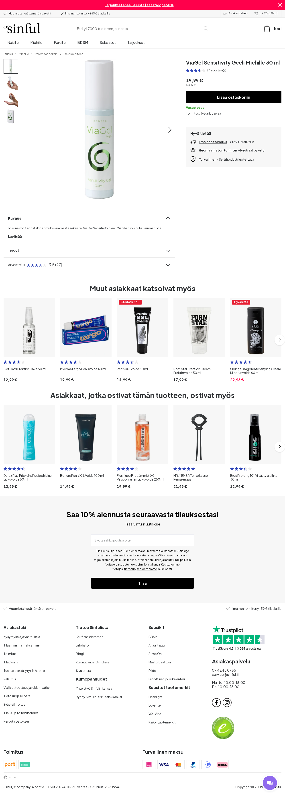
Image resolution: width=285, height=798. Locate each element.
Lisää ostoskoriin (233, 97)
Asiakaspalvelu (238, 13)
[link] (8, 54)
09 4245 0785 (268, 13)
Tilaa (142, 583)
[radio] (187, 70)
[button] (280, 5)
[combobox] (138, 28)
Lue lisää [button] (15, 236)
